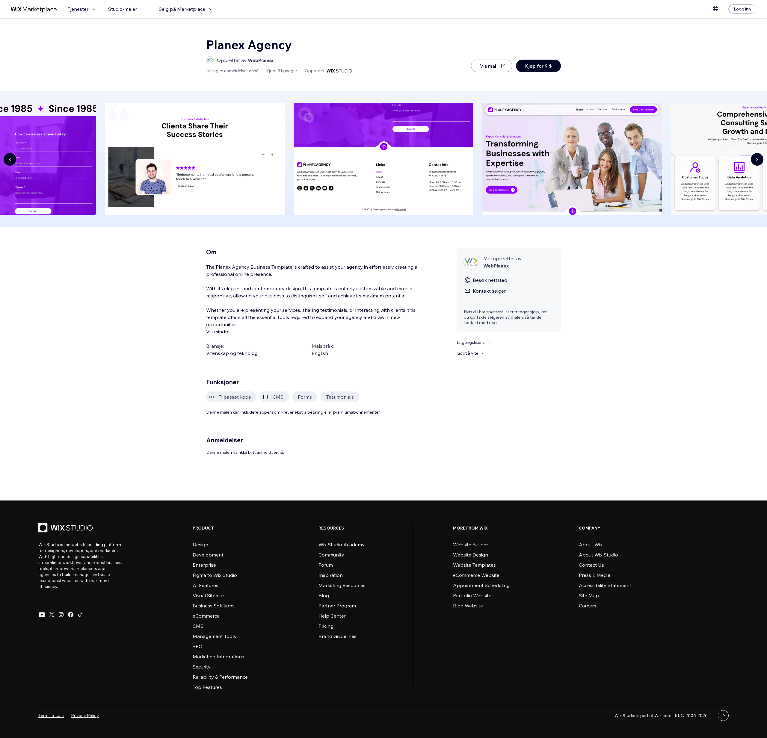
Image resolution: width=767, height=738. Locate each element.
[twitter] (51, 614)
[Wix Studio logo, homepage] (66, 528)
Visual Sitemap (209, 595)
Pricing (325, 626)
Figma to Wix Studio (215, 575)
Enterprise (204, 565)
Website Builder (470, 545)
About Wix (591, 545)
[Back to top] (723, 715)
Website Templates (474, 565)
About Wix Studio (598, 555)
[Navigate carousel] (10, 159)
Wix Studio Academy (341, 545)
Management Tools (214, 636)
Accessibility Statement (605, 585)
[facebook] (70, 614)
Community (331, 555)
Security (202, 667)
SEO (198, 646)
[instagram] (61, 614)
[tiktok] (80, 614)
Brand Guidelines (337, 636)
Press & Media (594, 575)
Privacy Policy (85, 715)
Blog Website (468, 606)
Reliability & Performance (220, 677)
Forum (325, 565)
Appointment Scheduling (481, 585)
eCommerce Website (476, 575)
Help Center (332, 616)
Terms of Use (51, 715)
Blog (323, 595)
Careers (587, 606)
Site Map (589, 595)
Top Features (207, 687)
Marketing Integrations (218, 657)
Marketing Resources (342, 585)
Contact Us (591, 565)
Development (208, 555)
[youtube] (42, 614)
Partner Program (337, 606)
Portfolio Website (472, 595)
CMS (198, 626)
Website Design (470, 555)
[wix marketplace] (34, 9)
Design (200, 545)
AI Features (205, 585)
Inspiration (330, 575)
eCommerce (206, 616)
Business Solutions (214, 606)
